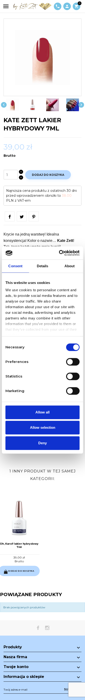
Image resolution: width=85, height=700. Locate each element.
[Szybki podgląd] (15, 573)
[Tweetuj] (22, 216)
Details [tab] (42, 266)
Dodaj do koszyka (48, 175)
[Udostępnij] (10, 216)
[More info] (23, 573)
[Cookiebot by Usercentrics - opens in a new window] (60, 253)
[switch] (73, 362)
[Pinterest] (34, 216)
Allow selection (42, 427)
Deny (42, 443)
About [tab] (69, 266)
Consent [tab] (15, 266)
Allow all (42, 412)
